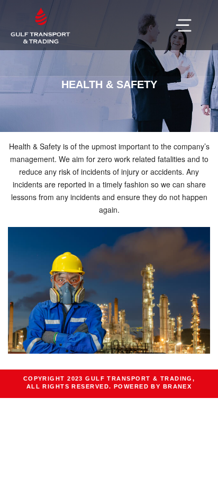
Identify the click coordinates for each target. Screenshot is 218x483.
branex (177, 386)
